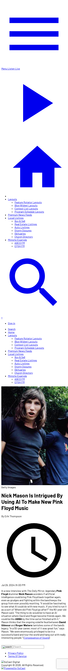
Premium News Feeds (20, 214)
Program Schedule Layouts (29, 211)
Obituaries (20, 233)
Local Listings (16, 217)
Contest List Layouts (26, 208)
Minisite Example (17, 239)
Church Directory (24, 236)
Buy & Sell (20, 221)
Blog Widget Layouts (26, 205)
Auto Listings (22, 227)
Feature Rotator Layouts (28, 202)
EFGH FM (20, 246)
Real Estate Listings (26, 224)
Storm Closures (23, 230)
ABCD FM (20, 242)
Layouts (12, 199)
